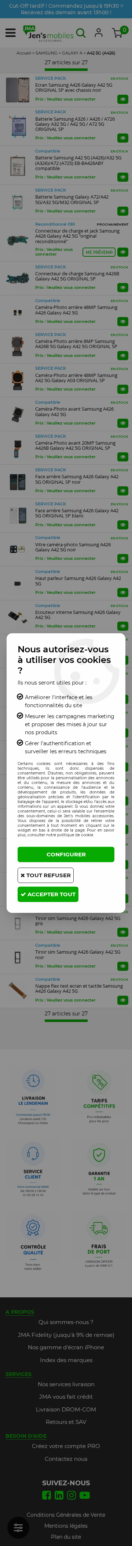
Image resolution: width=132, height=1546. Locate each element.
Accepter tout (51, 893)
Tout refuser (48, 874)
